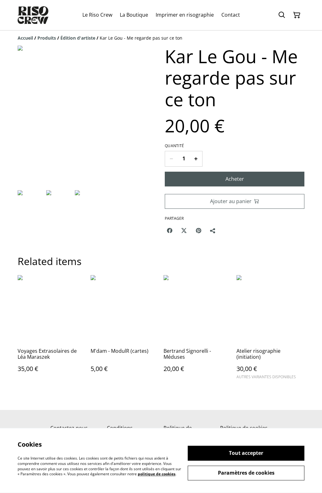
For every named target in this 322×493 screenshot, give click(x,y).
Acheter (234, 178)
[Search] (281, 15)
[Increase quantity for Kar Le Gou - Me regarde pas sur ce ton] (196, 159)
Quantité (174, 146)
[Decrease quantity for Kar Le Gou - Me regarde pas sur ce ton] (171, 159)
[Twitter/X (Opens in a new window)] (184, 230)
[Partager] (213, 230)
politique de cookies (156, 474)
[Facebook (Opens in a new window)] (169, 230)
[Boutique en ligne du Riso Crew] (33, 15)
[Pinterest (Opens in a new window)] (198, 230)
